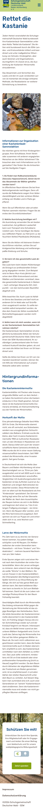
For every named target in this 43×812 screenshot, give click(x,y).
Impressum (8, 789)
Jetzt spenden (21, 766)
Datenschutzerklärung (14, 795)
